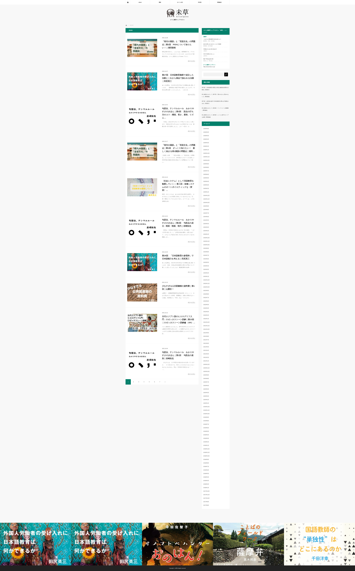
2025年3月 (206, 185)
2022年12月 (206, 280)
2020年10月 (206, 371)
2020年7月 (206, 382)
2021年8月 (206, 336)
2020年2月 (206, 399)
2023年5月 (206, 262)
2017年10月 (206, 498)
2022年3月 (206, 311)
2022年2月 (206, 315)
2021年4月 (206, 350)
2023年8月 (206, 251)
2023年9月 (206, 248)
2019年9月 (206, 417)
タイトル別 (180, 2)
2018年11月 (206, 452)
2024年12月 (206, 195)
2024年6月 (206, 216)
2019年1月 (206, 445)
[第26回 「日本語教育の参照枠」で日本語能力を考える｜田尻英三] (142, 262)
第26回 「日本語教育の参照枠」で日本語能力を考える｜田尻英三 (178, 257)
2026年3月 (206, 142)
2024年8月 (206, 209)
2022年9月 (206, 290)
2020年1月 (206, 403)
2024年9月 (206, 206)
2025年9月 (206, 163)
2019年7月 (206, 424)
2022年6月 (206, 301)
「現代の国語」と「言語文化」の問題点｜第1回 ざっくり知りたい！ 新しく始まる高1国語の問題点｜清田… (178, 148)
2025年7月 (206, 171)
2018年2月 (206, 484)
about (140, 2)
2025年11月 (206, 156)
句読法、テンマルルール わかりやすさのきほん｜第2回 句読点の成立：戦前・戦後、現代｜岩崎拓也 (178, 223)
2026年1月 (206, 149)
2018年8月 (206, 463)
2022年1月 (206, 318)
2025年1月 (206, 192)
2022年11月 (206, 283)
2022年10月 (206, 287)
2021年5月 (206, 347)
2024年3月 (206, 227)
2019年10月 (206, 413)
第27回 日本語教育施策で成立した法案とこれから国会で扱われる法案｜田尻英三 (178, 78)
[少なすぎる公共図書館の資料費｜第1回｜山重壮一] (142, 292)
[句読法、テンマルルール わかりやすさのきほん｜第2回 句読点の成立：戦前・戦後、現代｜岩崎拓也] (142, 226)
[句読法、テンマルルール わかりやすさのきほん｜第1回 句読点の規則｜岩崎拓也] (142, 358)
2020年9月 (206, 375)
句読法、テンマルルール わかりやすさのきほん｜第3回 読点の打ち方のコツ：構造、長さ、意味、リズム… (178, 113)
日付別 (199, 2)
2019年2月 (206, 442)
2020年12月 (206, 364)
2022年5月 (206, 304)
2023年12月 (206, 237)
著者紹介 (219, 2)
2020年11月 (206, 368)
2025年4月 (206, 181)
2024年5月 (206, 220)
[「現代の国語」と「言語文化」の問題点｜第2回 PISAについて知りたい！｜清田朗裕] (142, 48)
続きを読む (191, 61)
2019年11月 (206, 410)
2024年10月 (206, 202)
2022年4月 (206, 308)
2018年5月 (206, 473)
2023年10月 (206, 244)
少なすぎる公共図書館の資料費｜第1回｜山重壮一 (178, 287)
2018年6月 (206, 470)
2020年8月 (206, 378)
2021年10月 (206, 329)
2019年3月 (206, 438)
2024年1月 (206, 234)
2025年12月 (206, 153)
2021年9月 (206, 332)
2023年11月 (206, 241)
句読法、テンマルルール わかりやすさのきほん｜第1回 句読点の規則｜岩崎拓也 (178, 355)
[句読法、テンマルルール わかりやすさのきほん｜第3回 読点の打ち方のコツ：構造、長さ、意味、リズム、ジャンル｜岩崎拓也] (142, 114)
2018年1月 (206, 487)
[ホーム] (127, 2)
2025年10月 (206, 160)
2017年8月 (206, 505)
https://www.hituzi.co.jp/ (209, 66)
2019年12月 (206, 406)
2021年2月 (206, 357)
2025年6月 (206, 174)
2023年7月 (206, 255)
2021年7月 (206, 339)
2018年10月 (206, 456)
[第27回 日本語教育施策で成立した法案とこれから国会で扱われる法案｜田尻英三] (142, 81)
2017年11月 (206, 494)
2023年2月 (206, 273)
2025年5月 (206, 178)
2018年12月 (206, 449)
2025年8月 (206, 167)
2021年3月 (206, 354)
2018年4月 (206, 477)
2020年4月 (206, 392)
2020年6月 (206, 385)
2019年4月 (206, 434)
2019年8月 (206, 420)
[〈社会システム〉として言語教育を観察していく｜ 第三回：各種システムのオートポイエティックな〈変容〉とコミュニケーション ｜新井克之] (142, 187)
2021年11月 (206, 325)
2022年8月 (206, 294)
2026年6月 (206, 132)
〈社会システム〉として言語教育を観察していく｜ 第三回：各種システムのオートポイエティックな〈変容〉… (178, 185)
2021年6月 (206, 343)
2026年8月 (206, 128)
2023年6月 (206, 259)
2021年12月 (206, 322)
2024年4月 (206, 223)
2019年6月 (206, 427)
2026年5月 (206, 135)
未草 (176, 568)
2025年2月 (206, 188)
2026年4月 (206, 139)
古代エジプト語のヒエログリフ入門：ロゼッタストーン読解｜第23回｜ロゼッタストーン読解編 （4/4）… (178, 319)
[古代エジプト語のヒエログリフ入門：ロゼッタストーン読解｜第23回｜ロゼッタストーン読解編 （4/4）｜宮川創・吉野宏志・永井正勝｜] (142, 323)
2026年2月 (206, 146)
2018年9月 (206, 459)
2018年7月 (206, 466)
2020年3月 (206, 396)
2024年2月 (206, 230)
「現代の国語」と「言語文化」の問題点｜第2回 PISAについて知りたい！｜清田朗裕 (178, 44)
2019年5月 (206, 431)
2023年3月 (206, 269)
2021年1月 (206, 361)
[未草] (177, 17)
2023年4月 (206, 266)
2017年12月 (206, 491)
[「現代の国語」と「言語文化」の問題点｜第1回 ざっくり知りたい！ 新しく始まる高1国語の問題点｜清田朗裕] (142, 151)
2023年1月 (206, 276)
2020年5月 (206, 389)
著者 (160, 2)
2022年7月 (206, 297)
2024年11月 (206, 199)
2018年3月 (206, 480)
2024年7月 (206, 213)
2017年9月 (206, 501)
